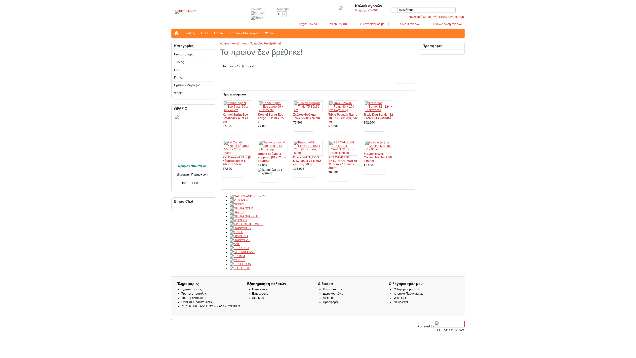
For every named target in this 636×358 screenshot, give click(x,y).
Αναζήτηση (239, 43)
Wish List (400, 298)
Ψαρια (269, 33)
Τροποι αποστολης (194, 293)
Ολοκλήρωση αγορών (447, 24)
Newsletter (401, 302)
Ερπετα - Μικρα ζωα (244, 33)
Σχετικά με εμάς (191, 289)
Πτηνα (218, 33)
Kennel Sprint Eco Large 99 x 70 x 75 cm (271, 118)
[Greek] (257, 18)
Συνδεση (414, 17)
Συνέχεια (405, 80)
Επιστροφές (260, 293)
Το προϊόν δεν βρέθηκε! (265, 43)
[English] (258, 13)
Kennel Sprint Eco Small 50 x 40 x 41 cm (235, 118)
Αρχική (224, 43)
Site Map (258, 298)
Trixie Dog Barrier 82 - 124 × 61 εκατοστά (378, 116)
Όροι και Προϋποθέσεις (197, 302)
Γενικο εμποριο (184, 54)
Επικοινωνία (260, 289)
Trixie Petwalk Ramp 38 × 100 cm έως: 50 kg (342, 118)
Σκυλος (189, 33)
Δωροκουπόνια (333, 293)
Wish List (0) (338, 24)
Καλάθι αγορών (409, 24)
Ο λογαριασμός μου (373, 24)
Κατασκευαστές (333, 289)
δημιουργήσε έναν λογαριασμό (443, 17)
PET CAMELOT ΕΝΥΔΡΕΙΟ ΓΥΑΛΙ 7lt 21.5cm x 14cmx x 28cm (342, 163)
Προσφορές (331, 302)
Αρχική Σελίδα (307, 24)
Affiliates (328, 298)
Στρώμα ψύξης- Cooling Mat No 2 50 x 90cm (378, 157)
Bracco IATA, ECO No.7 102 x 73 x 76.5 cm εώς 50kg (307, 161)
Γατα (204, 33)
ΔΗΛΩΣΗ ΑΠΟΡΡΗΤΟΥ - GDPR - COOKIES (210, 306)
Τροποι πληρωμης (193, 298)
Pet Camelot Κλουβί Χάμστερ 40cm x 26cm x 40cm (237, 161)
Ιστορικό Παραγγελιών (408, 293)
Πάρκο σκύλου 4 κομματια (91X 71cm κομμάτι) (272, 157)
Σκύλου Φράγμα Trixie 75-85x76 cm (306, 116)
